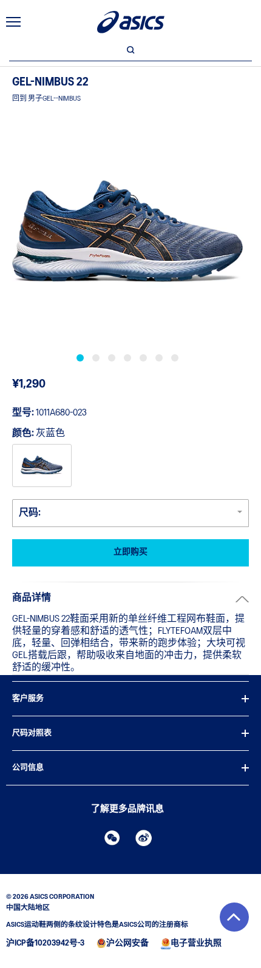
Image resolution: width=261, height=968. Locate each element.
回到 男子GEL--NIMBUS (46, 99)
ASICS (130, 22)
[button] (234, 917)
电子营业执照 (196, 943)
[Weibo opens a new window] (144, 838)
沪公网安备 (127, 943)
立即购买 (130, 552)
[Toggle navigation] (13, 21)
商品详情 (31, 598)
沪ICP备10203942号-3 (45, 943)
